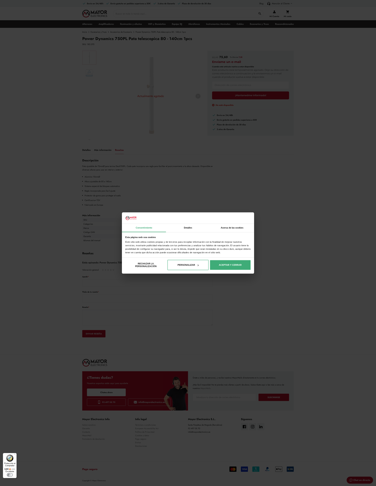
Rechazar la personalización (146, 264)
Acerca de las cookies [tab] (232, 227)
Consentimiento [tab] (144, 227)
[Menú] (15, 455)
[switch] (10, 475)
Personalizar (186, 265)
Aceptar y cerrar (230, 265)
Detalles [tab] (188, 227)
